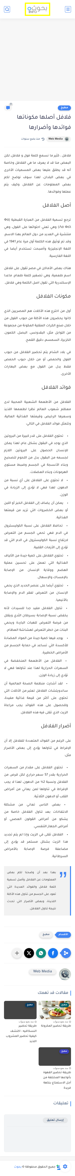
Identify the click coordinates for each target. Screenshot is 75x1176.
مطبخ (64, 107)
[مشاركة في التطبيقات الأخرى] (17, 953)
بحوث (18, 1167)
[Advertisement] (37, 60)
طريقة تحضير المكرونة (56, 1026)
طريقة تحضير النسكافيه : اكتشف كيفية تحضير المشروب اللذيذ (21, 1034)
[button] (53, 953)
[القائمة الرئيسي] (68, 9)
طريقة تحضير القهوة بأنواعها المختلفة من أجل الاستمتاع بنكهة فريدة (57, 1080)
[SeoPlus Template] (58, 1167)
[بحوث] (37, 9)
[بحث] (7, 9)
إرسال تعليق (55, 1120)
